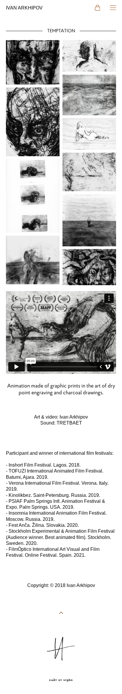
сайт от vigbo (61, 680)
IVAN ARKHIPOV (24, 8)
